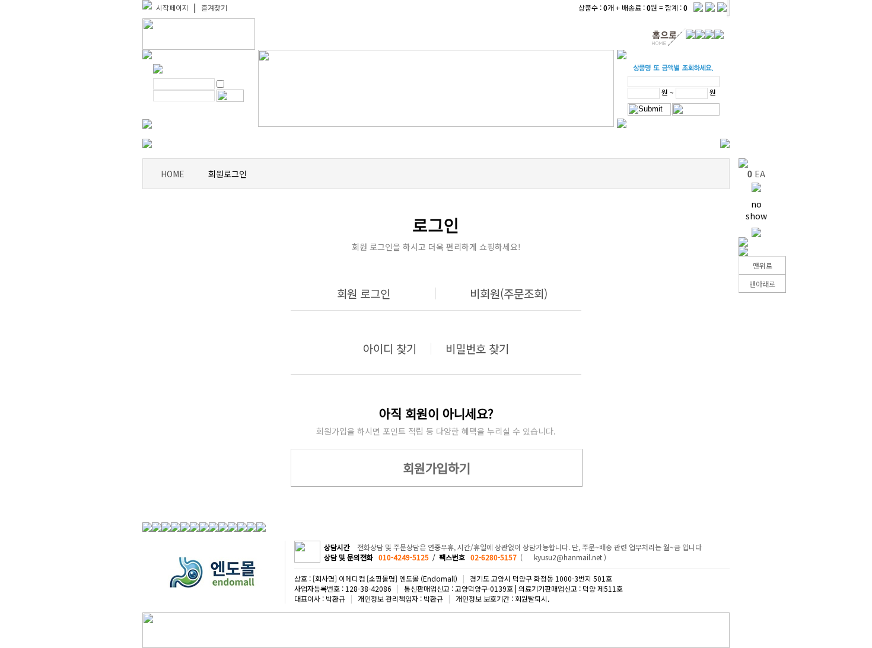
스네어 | (452, 143)
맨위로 (762, 265)
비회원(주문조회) (509, 293)
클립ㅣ (543, 143)
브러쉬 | (578, 143)
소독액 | (616, 143)
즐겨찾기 (214, 7)
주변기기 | (658, 143)
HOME (172, 174)
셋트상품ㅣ (232, 143)
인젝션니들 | (499, 143)
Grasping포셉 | (398, 143)
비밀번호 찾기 (477, 348)
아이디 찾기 (389, 348)
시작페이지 (172, 7)
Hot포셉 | (340, 143)
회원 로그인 (363, 293)
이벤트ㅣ (186, 143)
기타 (694, 143)
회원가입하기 (436, 468)
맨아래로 (762, 284)
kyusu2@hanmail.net (568, 557)
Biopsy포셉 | (287, 143)
